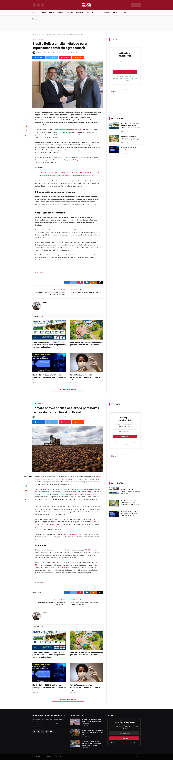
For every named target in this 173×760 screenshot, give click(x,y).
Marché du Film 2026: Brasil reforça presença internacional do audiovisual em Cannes (49, 377)
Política (116, 12)
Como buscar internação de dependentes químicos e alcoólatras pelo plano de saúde (86, 344)
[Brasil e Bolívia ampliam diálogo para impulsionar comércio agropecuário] (67, 84)
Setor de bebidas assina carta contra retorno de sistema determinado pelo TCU (92, 732)
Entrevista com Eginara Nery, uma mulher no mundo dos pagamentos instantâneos (91, 721)
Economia (69, 12)
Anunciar (135, 5)
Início (44, 12)
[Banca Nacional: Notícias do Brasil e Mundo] (86, 5)
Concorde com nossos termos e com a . (125, 743)
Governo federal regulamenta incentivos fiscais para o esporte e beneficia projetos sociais (67, 175)
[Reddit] (26, 126)
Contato (126, 12)
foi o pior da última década (69, 534)
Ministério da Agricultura (91, 550)
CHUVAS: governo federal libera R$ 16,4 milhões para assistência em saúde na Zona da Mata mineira (69, 172)
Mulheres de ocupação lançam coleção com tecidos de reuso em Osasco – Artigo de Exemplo (91, 743)
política (135, 743)
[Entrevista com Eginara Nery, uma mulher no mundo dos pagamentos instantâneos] (75, 722)
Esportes (91, 12)
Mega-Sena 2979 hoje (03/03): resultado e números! (86, 292)
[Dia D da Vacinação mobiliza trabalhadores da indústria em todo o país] (86, 362)
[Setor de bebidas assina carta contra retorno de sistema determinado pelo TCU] (75, 732)
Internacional (104, 12)
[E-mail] (26, 135)
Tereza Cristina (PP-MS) (69, 479)
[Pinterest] (26, 130)
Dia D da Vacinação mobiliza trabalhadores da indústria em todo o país (85, 377)
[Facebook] (26, 117)
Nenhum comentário (58, 52)
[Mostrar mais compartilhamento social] (86, 57)
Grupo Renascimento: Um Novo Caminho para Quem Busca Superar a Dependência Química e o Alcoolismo (49, 344)
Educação (80, 12)
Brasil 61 (42, 272)
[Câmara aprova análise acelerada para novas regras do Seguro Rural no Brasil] (67, 449)
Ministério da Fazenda (64, 567)
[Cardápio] (33, 13)
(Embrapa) (76, 160)
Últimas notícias (56, 12)
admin (40, 52)
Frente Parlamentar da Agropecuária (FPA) (50, 492)
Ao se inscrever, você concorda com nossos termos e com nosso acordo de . (125, 78)
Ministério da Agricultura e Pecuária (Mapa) (68, 130)
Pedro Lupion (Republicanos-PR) (82, 489)
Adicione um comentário (68, 389)
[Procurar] (140, 13)
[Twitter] (26, 121)
